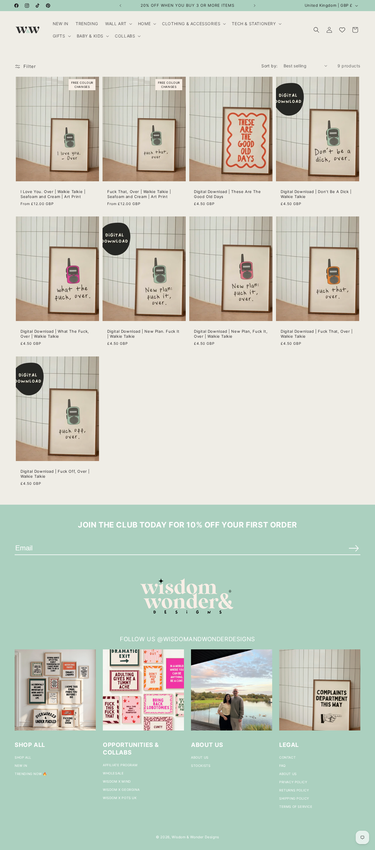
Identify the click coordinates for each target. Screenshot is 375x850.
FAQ (282, 766)
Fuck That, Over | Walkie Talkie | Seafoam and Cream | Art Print (139, 194)
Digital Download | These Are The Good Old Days (227, 194)
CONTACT (287, 757)
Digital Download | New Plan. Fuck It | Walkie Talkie (143, 334)
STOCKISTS (200, 766)
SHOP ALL (23, 757)
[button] (118, 24)
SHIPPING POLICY (294, 798)
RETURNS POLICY (294, 790)
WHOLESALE (113, 773)
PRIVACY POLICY (293, 782)
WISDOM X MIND (117, 781)
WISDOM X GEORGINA (121, 790)
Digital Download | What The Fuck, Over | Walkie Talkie (55, 334)
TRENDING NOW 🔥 (31, 774)
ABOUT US (200, 757)
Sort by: (269, 65)
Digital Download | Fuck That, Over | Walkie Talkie (317, 334)
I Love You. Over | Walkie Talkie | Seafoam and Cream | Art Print (53, 194)
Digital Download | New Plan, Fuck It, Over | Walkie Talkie (230, 334)
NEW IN (21, 766)
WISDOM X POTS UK (120, 798)
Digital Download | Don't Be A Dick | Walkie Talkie (316, 194)
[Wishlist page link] (342, 30)
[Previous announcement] (120, 5)
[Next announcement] (254, 5)
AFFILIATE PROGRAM (120, 765)
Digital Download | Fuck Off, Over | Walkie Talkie (55, 474)
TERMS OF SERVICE (296, 807)
